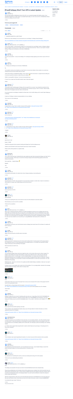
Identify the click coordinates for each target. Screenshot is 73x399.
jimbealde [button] (9, 293)
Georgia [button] (8, 362)
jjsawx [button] (8, 208)
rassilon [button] (8, 12)
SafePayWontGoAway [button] (11, 317)
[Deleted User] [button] (9, 153)
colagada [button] (9, 170)
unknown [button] (8, 33)
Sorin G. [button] (8, 194)
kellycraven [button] (9, 84)
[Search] (57, 2)
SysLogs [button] (8, 135)
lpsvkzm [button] (8, 250)
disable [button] (21, 24)
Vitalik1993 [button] (9, 103)
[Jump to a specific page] (49, 31)
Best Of (54, 15)
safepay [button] (7, 24)
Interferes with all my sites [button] (14, 24)
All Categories (55, 11)
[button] (6, 13)
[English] (9, 2)
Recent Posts (55, 12)
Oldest (9, 30)
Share (6, 20)
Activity (54, 14)
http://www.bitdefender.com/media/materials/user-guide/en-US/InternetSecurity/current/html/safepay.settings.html (27, 40)
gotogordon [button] (9, 238)
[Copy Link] (12, 13)
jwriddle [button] (8, 230)
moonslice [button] (9, 53)
